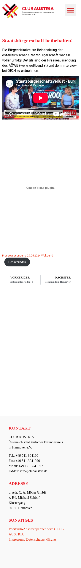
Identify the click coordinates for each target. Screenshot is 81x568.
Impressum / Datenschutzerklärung (32, 539)
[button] (70, 10)
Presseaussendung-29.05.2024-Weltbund (27, 255)
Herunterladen (17, 262)
